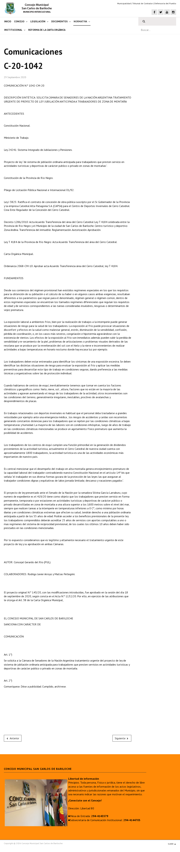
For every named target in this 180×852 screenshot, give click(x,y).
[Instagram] (173, 12)
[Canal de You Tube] (167, 12)
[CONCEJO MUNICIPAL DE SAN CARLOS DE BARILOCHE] (29, 8)
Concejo (19, 21)
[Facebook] (154, 12)
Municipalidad (124, 3)
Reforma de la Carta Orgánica (46, 29)
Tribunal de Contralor (142, 3)
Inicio (7, 21)
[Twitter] (160, 12)
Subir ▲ (172, 844)
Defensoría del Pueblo (165, 3)
